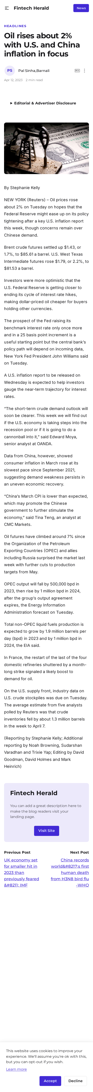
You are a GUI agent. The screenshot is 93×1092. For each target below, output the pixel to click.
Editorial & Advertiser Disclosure (45, 103)
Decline (75, 1081)
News (81, 8)
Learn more (16, 1069)
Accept (50, 1081)
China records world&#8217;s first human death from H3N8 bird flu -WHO (70, 873)
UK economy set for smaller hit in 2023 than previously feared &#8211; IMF (21, 873)
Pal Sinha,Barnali (33, 71)
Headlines (15, 26)
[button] (7, 8)
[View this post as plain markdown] (77, 70)
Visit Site (46, 831)
